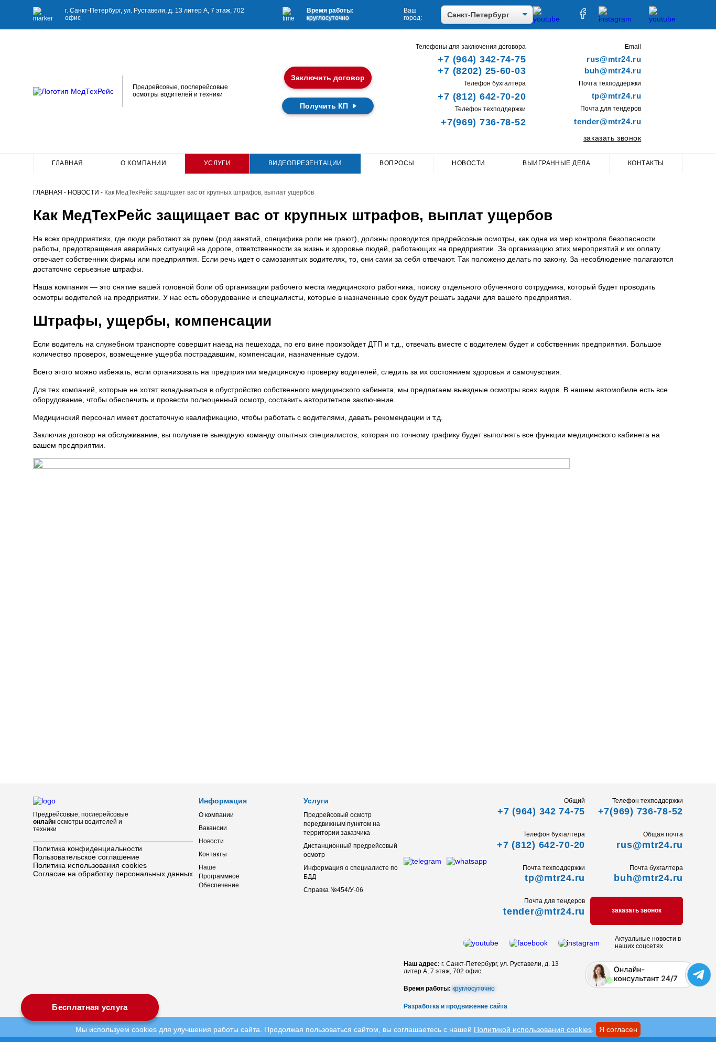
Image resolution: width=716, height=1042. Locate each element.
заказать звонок (612, 138)
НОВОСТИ (83, 192)
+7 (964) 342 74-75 (541, 811)
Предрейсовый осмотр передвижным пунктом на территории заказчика (341, 823)
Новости (468, 163)
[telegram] (422, 861)
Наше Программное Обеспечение (219, 876)
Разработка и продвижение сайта (455, 1006)
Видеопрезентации (305, 163)
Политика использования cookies (90, 865)
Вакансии (213, 828)
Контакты (646, 163)
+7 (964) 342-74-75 (482, 59)
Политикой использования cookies (533, 1029)
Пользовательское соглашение (86, 857)
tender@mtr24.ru (607, 121)
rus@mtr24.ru (614, 59)
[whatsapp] (467, 861)
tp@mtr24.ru (616, 95)
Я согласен (618, 1029)
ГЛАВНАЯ (47, 192)
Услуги (217, 163)
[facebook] (583, 16)
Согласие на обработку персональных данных (113, 873)
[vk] (666, 19)
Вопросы (396, 163)
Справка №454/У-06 (333, 890)
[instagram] (618, 19)
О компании (143, 163)
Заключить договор (328, 77)
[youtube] (550, 19)
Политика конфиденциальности (87, 848)
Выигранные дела (556, 163)
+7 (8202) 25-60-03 (482, 71)
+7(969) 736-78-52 (483, 122)
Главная (67, 163)
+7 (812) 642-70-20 (482, 96)
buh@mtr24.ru (612, 70)
